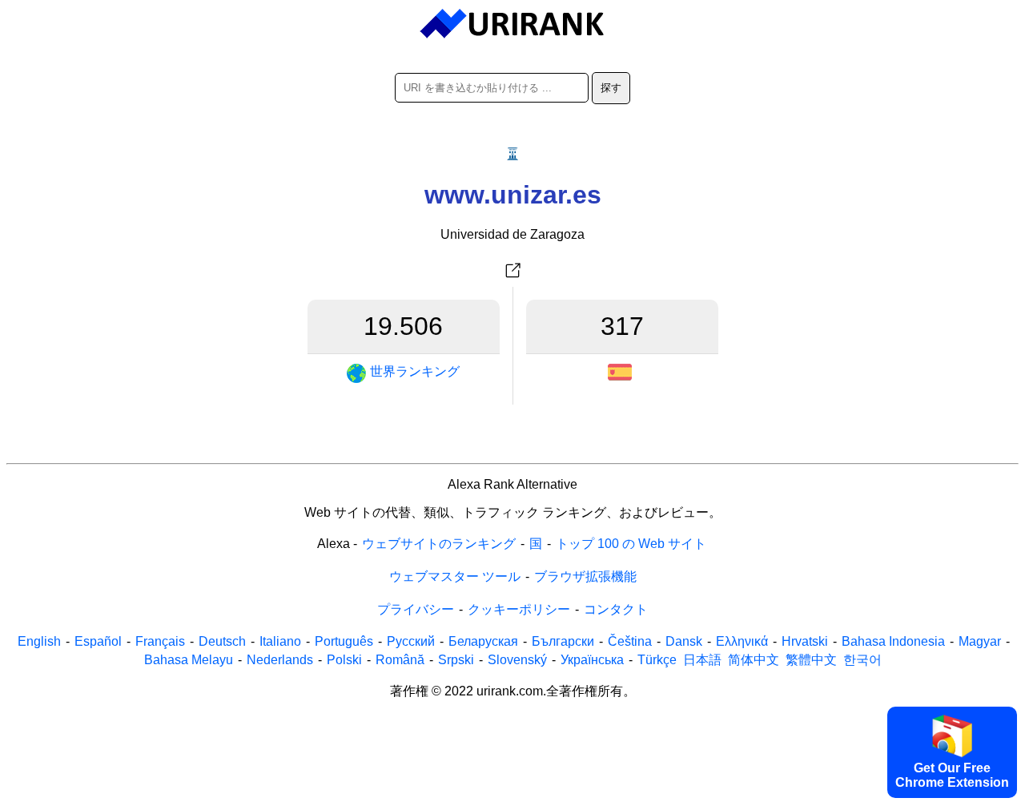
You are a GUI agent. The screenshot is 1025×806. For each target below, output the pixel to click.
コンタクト (616, 609)
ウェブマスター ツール (455, 576)
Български (563, 641)
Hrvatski (805, 641)
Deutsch (222, 641)
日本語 (702, 660)
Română (400, 660)
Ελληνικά (742, 641)
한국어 (862, 660)
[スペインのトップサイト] (621, 372)
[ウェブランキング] (513, 24)
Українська (592, 660)
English (39, 641)
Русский (411, 641)
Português (344, 641)
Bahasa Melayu (188, 660)
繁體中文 (811, 660)
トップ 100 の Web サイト (631, 543)
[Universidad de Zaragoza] (512, 270)
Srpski (456, 660)
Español (98, 641)
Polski (344, 660)
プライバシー (415, 609)
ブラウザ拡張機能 (585, 576)
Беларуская (483, 641)
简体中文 (753, 660)
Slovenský (517, 660)
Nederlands (280, 660)
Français (160, 641)
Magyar (980, 641)
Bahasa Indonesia (893, 641)
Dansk (683, 641)
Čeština (630, 641)
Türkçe (657, 660)
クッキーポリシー (519, 609)
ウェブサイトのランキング (439, 543)
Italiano (280, 641)
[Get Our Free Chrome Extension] (512, 794)
